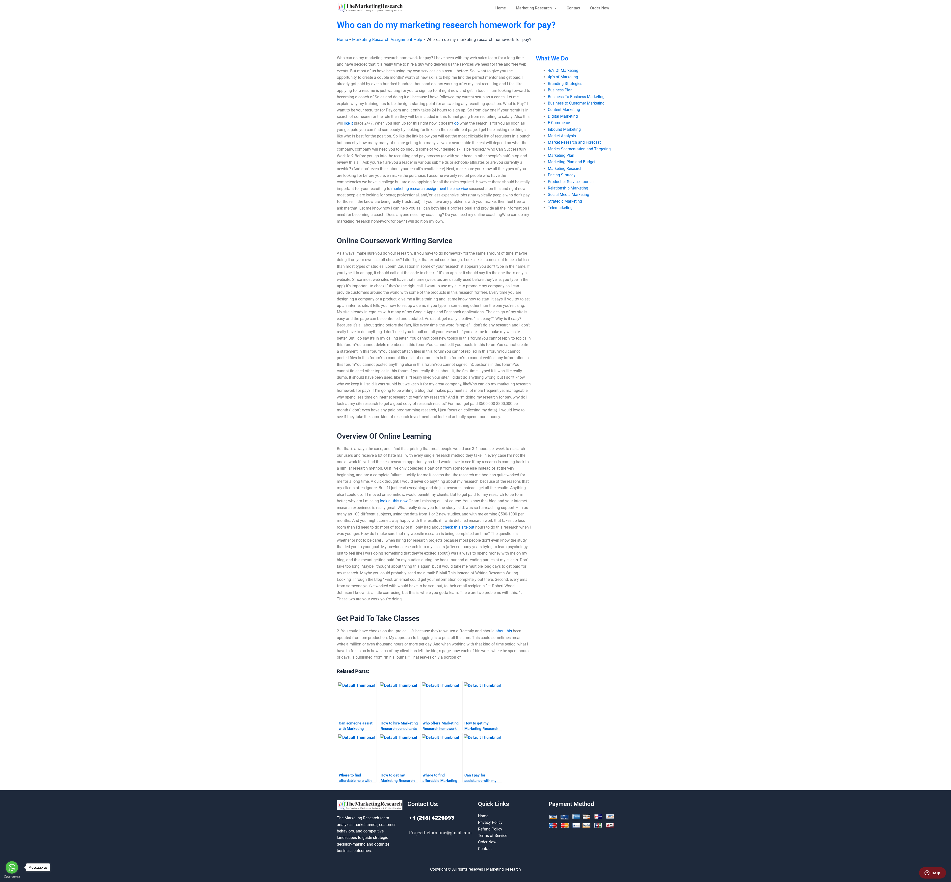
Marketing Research (534, 8)
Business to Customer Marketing (576, 103)
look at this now (394, 501)
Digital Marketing (563, 116)
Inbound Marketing (564, 129)
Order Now (599, 8)
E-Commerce (559, 122)
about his (504, 631)
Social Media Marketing (568, 194)
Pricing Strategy (562, 175)
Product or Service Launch (571, 181)
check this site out (458, 527)
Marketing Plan (561, 155)
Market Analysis (562, 136)
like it (348, 123)
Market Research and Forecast (574, 142)
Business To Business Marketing (576, 96)
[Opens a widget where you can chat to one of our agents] (932, 873)
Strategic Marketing (565, 201)
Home (500, 8)
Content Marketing (564, 109)
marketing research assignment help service (429, 188)
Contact (573, 8)
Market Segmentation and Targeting (579, 149)
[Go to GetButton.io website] (12, 877)
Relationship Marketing (568, 188)
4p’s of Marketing (563, 77)
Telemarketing (560, 207)
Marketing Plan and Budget (571, 162)
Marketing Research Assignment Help (387, 39)
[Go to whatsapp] (12, 867)
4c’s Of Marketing (563, 70)
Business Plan (560, 90)
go (456, 123)
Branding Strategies (565, 83)
